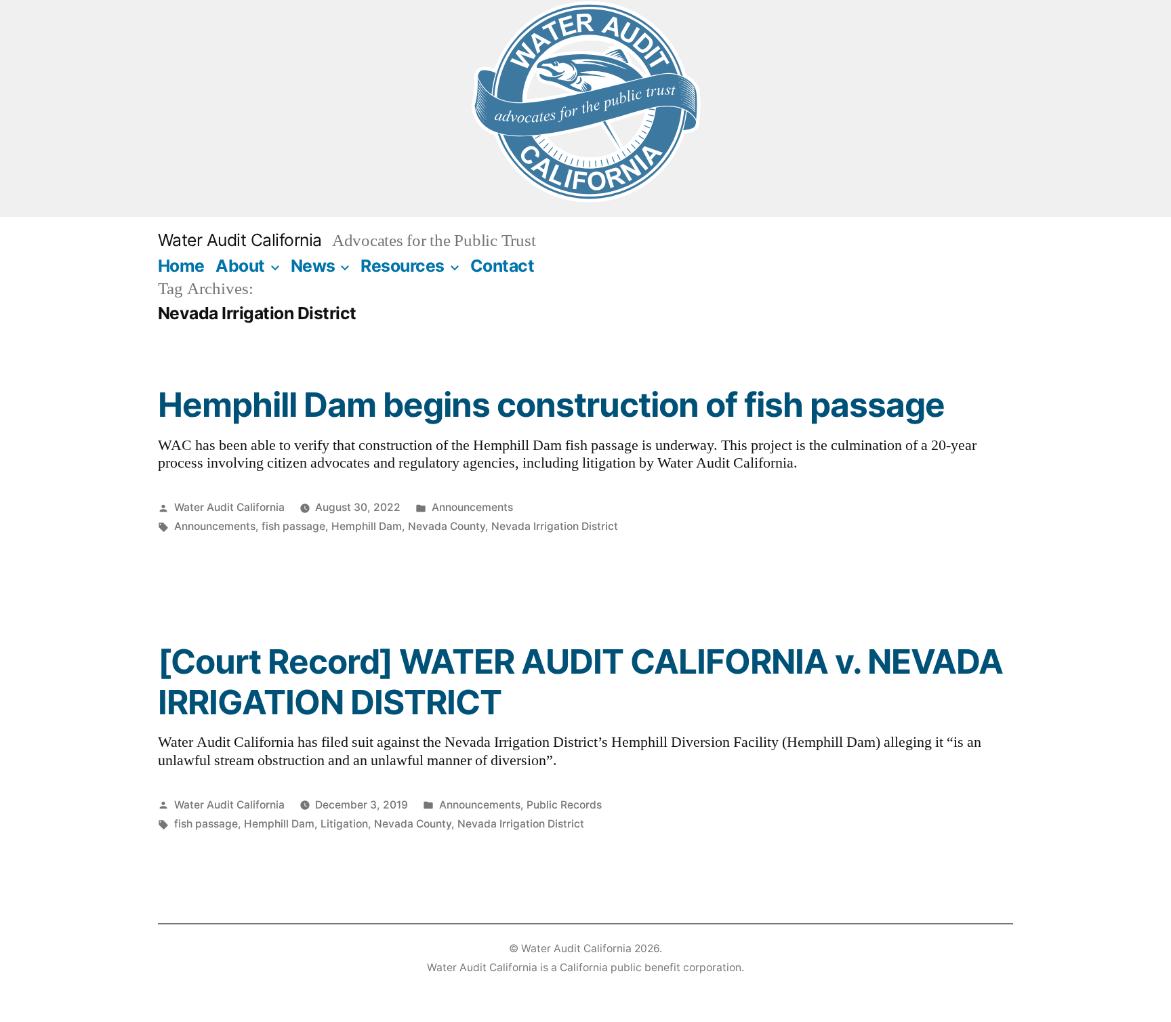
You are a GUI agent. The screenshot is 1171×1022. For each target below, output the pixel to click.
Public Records (564, 804)
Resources (403, 266)
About (240, 266)
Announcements (472, 507)
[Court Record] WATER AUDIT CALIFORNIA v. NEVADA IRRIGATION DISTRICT (580, 681)
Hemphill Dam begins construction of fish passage (551, 404)
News (313, 266)
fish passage (293, 526)
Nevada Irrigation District (554, 526)
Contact (502, 266)
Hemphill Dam (366, 526)
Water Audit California (240, 240)
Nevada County (446, 526)
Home (181, 266)
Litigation (344, 823)
